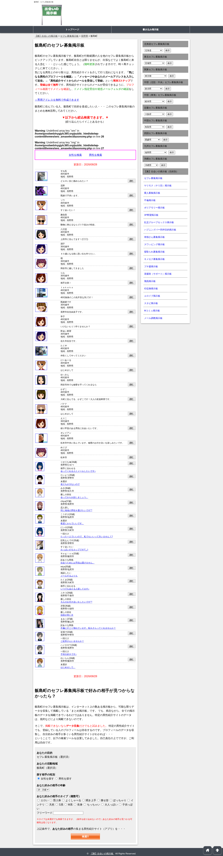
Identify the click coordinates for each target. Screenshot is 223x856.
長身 (79, 804)
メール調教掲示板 (153, 318)
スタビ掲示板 (151, 303)
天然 (51, 804)
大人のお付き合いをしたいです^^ (76, 602)
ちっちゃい (93, 804)
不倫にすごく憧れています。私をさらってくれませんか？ (88, 628)
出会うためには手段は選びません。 (78, 563)
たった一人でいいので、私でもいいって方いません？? (87, 536)
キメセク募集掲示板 (154, 259)
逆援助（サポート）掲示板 (158, 273)
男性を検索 (95, 154)
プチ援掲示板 (151, 266)
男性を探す (65, 778)
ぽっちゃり (119, 800)
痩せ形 (104, 800)
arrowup (217, 850)
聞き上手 (91, 800)
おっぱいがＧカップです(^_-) (74, 550)
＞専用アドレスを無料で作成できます (57, 99)
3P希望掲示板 (151, 215)
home (207, 850)
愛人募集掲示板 (152, 193)
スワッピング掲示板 (154, 244)
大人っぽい (111, 804)
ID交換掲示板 (151, 288)
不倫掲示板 (150, 200)
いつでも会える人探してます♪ (75, 589)
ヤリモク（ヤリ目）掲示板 (158, 185)
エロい (44, 800)
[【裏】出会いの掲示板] (51, 15)
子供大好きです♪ (69, 654)
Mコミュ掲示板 (152, 310)
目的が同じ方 (67, 615)
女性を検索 (75, 154)
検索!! (85, 836)
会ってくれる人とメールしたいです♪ (78, 471)
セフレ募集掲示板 (153, 178)
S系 (60, 804)
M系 (70, 804)
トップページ (72, 29)
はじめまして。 (68, 667)
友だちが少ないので (70, 484)
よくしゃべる (73, 800)
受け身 (57, 800)
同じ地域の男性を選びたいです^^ (76, 510)
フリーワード (45, 812)
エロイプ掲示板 (152, 296)
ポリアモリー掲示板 (154, 207)
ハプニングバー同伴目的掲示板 (160, 229)
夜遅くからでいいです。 (72, 523)
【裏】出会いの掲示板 (102, 853)
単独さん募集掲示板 (154, 237)
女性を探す (47, 778)
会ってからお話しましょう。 (74, 497)
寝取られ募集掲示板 (154, 251)
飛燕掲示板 (150, 281)
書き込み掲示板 (151, 29)
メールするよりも (69, 576)
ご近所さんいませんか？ (72, 641)
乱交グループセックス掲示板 (159, 222)
